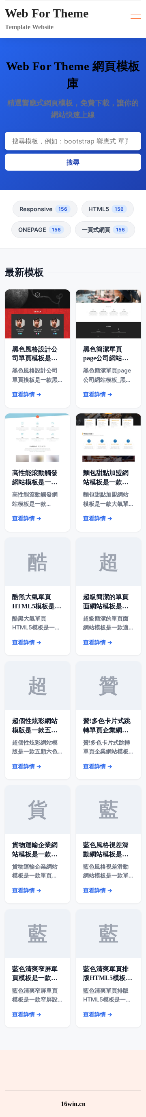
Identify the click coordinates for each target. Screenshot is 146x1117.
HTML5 (106, 208)
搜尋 (73, 162)
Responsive (43, 208)
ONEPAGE (39, 229)
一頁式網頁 (103, 229)
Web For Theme (46, 13)
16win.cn (73, 1103)
